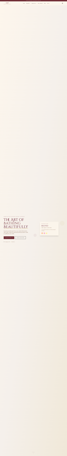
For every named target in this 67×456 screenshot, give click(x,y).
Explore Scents (8, 237)
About (45, 3)
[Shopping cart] (62, 3)
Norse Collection (40, 3)
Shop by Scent (34, 3)
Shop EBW (27, 3)
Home (24, 3)
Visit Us (48, 3)
